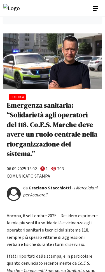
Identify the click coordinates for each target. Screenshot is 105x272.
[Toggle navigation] (96, 8)
